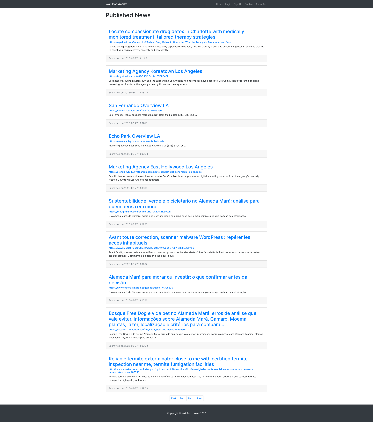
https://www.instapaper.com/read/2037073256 (135, 110)
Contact (249, 4)
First (173, 398)
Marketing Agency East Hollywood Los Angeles (161, 167)
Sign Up (238, 4)
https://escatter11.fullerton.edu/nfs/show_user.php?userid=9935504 (147, 329)
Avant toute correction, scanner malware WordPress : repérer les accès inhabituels (179, 240)
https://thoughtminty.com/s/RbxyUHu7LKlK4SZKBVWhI (140, 211)
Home (219, 4)
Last (199, 398)
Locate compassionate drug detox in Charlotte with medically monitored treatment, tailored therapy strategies (176, 34)
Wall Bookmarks (116, 4)
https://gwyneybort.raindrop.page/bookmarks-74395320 (141, 287)
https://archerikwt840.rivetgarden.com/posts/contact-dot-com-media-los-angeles (155, 171)
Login (228, 4)
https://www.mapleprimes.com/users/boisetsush (136, 141)
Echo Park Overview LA (134, 136)
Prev (182, 398)
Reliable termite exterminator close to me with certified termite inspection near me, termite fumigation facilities (178, 361)
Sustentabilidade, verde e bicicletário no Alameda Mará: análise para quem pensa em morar (184, 203)
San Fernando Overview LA (139, 105)
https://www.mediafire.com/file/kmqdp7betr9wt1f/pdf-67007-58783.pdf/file (151, 247)
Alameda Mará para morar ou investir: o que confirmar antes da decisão (178, 279)
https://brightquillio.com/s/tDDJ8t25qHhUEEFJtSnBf (138, 76)
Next (190, 398)
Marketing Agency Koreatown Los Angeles (155, 71)
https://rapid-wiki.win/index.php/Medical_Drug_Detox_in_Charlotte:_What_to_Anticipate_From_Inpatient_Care (170, 42)
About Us (261, 4)
